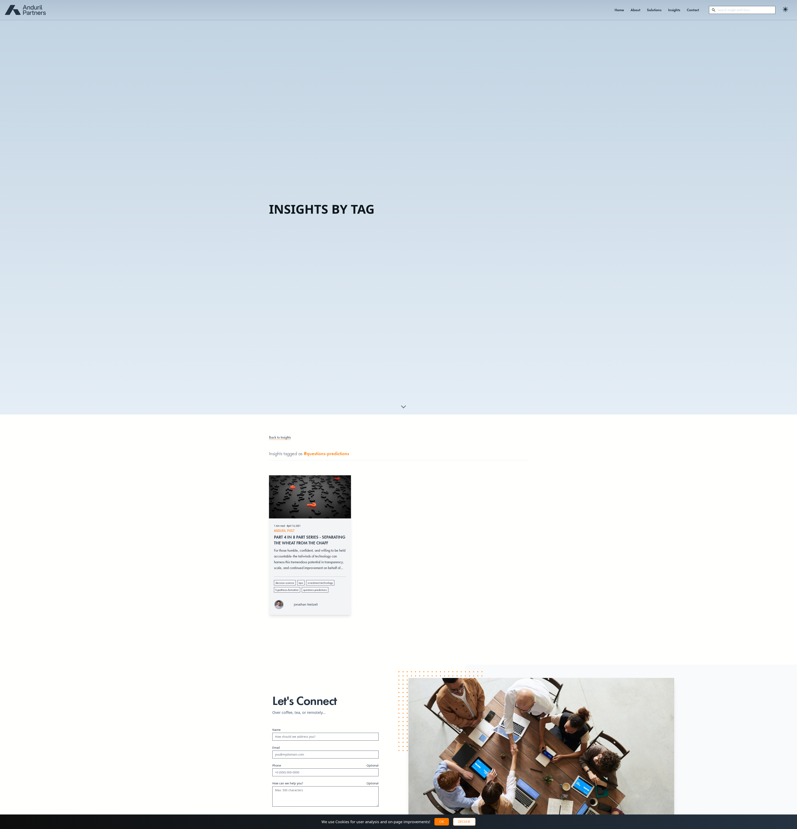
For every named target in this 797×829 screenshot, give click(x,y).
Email (276, 748)
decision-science (284, 583)
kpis (301, 583)
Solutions (654, 9)
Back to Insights (280, 437)
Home (619, 9)
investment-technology (320, 583)
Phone (276, 765)
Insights (674, 9)
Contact (693, 9)
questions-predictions (315, 590)
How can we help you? (287, 783)
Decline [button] (464, 821)
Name (276, 730)
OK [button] (441, 821)
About (635, 9)
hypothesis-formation (287, 590)
